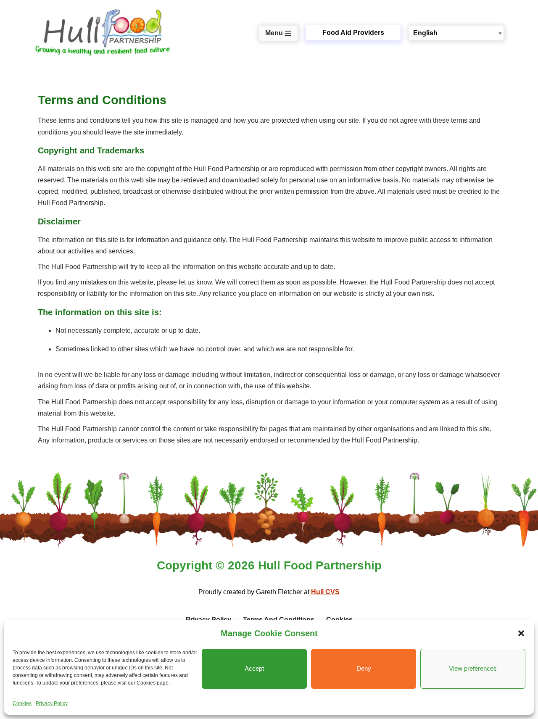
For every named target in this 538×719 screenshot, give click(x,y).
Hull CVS (325, 591)
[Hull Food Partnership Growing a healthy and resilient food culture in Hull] (103, 33)
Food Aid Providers (353, 32)
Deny (363, 668)
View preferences (473, 668)
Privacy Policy (52, 703)
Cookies (22, 703)
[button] (521, 633)
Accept (254, 668)
